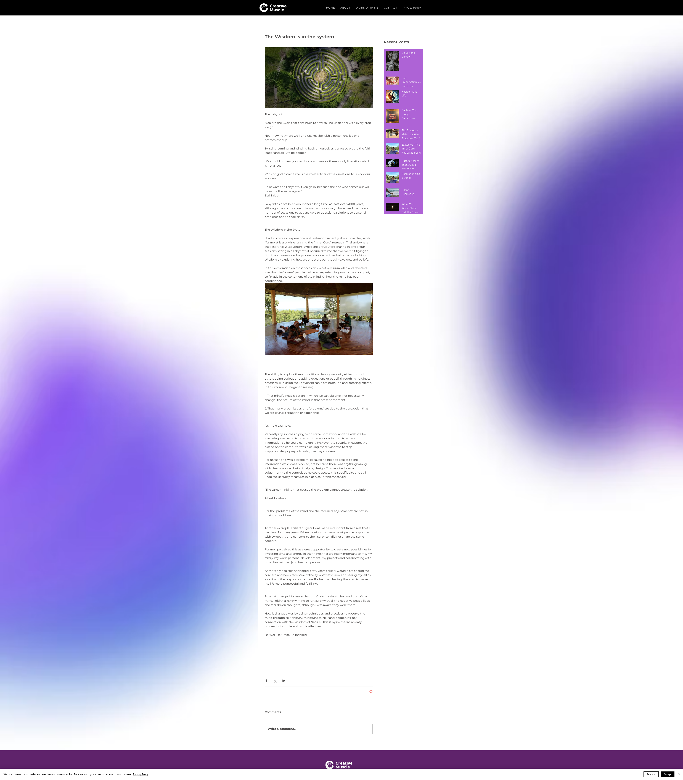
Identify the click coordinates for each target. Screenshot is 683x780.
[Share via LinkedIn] (283, 680)
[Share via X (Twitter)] (275, 680)
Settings (651, 774)
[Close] (679, 774)
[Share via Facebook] (266, 680)
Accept (667, 774)
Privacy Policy (140, 774)
